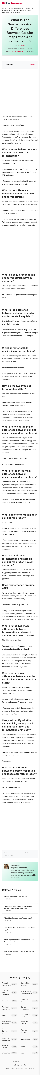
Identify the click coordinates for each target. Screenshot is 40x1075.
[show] (32, 64)
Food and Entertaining (16, 8)
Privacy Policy (10, 1068)
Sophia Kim (21, 45)
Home (4, 8)
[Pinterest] (25, 1065)
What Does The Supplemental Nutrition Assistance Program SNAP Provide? (18, 907)
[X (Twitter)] (21, 1065)
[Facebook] (15, 1065)
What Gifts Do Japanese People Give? (18, 918)
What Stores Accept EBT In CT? (15, 896)
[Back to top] (35, 1071)
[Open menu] (36, 3)
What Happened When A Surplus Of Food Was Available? (19, 941)
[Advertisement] (20, 93)
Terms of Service (21, 1068)
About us (31, 1068)
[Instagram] (18, 1065)
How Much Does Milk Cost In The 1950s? (19, 952)
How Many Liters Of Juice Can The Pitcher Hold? (19, 929)
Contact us (20, 1072)
